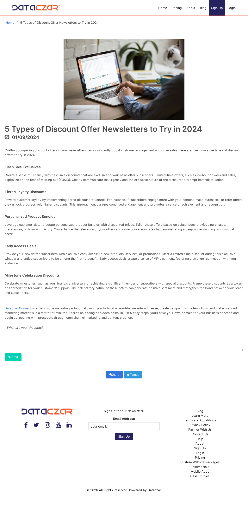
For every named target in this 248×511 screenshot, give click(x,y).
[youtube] (58, 425)
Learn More (200, 415)
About (190, 8)
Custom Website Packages (200, 462)
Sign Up (217, 8)
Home (162, 8)
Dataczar (154, 490)
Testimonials (200, 467)
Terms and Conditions (200, 420)
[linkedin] (69, 425)
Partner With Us (200, 429)
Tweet (134, 375)
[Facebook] (26, 425)
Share (115, 375)
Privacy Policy (199, 425)
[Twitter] (36, 425)
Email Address (124, 419)
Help (199, 439)
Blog (203, 8)
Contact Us (200, 434)
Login (231, 8)
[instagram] (47, 425)
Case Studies (199, 476)
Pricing (177, 8)
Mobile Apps (200, 471)
